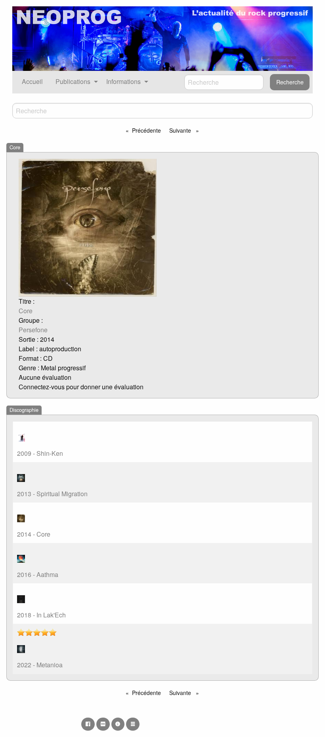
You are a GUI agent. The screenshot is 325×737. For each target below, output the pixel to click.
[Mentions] (118, 723)
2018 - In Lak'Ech (41, 614)
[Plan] (133, 723)
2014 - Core (33, 534)
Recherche (290, 82)
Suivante (181, 130)
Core (25, 310)
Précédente (146, 130)
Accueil (32, 81)
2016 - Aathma (37, 574)
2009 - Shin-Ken (40, 453)
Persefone (33, 329)
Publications (72, 81)
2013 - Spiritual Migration (52, 493)
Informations (123, 81)
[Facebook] (88, 723)
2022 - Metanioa (40, 664)
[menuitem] (32, 81)
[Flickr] (103, 723)
